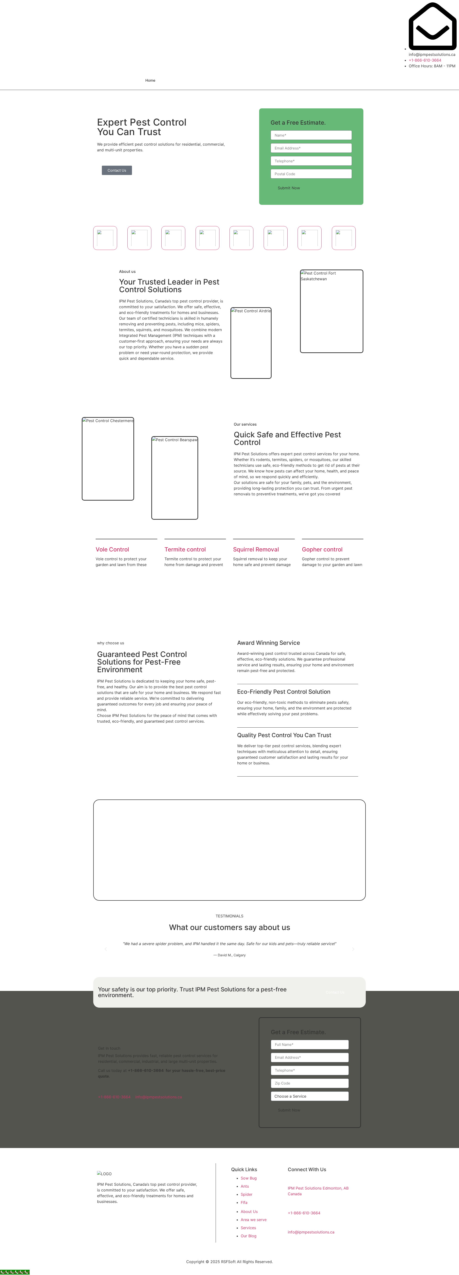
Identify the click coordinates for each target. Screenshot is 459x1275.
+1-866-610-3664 (146, 1070)
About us (170, 80)
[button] (105, 949)
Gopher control (322, 549)
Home (150, 80)
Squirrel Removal (256, 549)
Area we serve (197, 80)
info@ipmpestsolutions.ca (158, 1097)
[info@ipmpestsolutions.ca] (139, 1088)
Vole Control (112, 549)
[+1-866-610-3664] (102, 1088)
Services (228, 80)
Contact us (255, 80)
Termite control (185, 549)
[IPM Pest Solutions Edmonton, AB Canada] (292, 1179)
